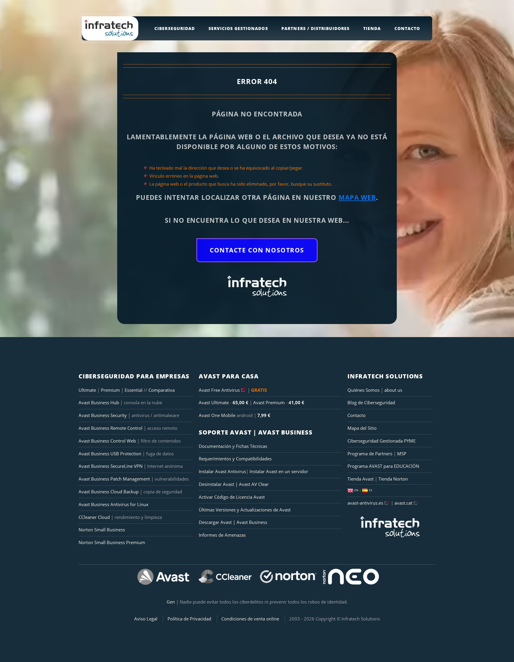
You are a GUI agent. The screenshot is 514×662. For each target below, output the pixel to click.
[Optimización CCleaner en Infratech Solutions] (226, 577)
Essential (134, 390)
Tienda (372, 28)
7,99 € (263, 415)
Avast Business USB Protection (110, 453)
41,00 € (296, 402)
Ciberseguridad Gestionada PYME (381, 441)
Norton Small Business (102, 530)
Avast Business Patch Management (114, 479)
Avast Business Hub (99, 402)
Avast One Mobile (217, 415)
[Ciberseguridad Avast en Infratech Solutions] (163, 577)
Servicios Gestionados (238, 28)
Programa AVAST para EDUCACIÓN (383, 466)
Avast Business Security (103, 415)
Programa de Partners (369, 453)
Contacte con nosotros (257, 250)
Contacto (407, 28)
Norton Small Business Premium (112, 542)
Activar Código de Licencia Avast (232, 497)
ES (370, 490)
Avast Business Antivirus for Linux (113, 504)
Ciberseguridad (174, 28)
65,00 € (240, 402)
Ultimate (87, 390)
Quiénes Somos (363, 390)
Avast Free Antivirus (219, 390)
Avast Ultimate (214, 402)
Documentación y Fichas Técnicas (233, 446)
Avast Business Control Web (107, 441)
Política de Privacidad (189, 619)
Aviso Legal (145, 619)
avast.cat (403, 503)
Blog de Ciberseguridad (371, 402)
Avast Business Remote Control (110, 428)
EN (356, 490)
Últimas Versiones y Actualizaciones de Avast (245, 510)
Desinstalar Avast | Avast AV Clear (234, 484)
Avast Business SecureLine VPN (110, 466)
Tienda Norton (393, 479)
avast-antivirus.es (365, 503)
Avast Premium (269, 402)
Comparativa (161, 390)
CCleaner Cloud (94, 517)
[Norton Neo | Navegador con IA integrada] (350, 577)
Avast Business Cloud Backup (109, 491)
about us (393, 390)
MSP (401, 453)
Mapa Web (357, 197)
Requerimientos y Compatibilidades (235, 459)
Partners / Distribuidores (315, 28)
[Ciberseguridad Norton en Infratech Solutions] (288, 577)
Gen (171, 602)
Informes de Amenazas (222, 535)
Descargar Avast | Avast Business (233, 522)
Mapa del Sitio (362, 428)
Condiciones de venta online (250, 619)
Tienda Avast (360, 479)
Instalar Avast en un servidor (279, 471)
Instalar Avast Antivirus (222, 471)
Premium (111, 390)
